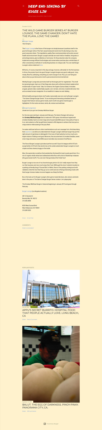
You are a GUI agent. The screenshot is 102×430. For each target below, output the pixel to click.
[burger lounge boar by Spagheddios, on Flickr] (29, 108)
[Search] (78, 6)
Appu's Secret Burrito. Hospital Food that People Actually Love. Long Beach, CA (50, 313)
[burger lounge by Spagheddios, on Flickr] (27, 41)
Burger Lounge (29, 48)
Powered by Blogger (52, 423)
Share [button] (24, 218)
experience (28, 132)
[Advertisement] (51, 248)
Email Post (30, 218)
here (41, 65)
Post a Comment (28, 228)
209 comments (31, 411)
